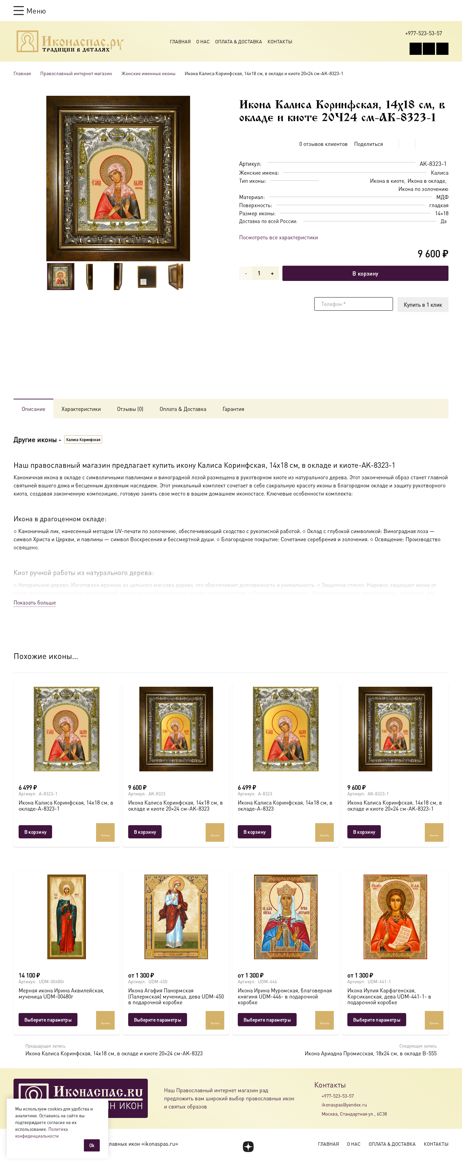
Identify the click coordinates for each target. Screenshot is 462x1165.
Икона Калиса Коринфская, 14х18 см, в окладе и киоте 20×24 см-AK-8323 (175, 805)
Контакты (280, 41)
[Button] (445, 10)
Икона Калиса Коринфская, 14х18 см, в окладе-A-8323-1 (66, 805)
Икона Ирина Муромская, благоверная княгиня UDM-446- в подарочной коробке (285, 996)
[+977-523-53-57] (318, 1095)
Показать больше (35, 602)
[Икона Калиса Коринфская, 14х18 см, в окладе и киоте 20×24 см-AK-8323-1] (395, 729)
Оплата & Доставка (238, 41)
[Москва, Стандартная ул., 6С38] (318, 1113)
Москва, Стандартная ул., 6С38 (354, 1114)
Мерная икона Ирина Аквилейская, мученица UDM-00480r (61, 993)
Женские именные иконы (148, 73)
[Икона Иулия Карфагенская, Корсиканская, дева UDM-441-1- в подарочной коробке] (395, 917)
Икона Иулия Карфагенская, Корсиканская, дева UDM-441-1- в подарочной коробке (389, 996)
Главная (180, 41)
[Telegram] (442, 49)
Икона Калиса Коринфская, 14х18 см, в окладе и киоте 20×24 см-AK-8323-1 (394, 805)
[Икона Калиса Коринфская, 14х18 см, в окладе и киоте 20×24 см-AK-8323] (176, 729)
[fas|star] (248, 1147)
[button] (29, 10)
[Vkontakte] (416, 49)
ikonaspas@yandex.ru (344, 1104)
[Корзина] (432, 10)
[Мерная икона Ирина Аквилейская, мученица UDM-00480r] (66, 917)
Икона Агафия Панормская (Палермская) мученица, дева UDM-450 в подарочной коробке (176, 996)
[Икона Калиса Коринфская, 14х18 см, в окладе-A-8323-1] (66, 729)
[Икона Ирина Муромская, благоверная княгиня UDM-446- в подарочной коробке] (286, 917)
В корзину (365, 273)
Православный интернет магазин (76, 73)
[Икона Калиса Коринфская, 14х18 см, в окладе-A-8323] (286, 729)
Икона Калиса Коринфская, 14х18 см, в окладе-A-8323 (285, 805)
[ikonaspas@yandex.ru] (318, 1104)
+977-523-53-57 (338, 1096)
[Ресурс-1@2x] (70, 41)
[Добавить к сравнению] (443, 143)
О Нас (203, 41)
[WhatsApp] (429, 49)
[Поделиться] (391, 143)
